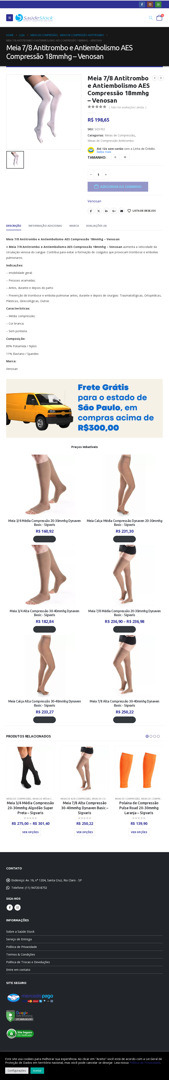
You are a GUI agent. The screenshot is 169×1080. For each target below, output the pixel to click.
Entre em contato (18, 970)
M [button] (125, 157)
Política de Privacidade (21, 947)
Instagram (17, 907)
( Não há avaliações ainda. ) (127, 107)
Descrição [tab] (13, 225)
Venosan (94, 201)
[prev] (155, 78)
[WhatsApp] (158, 4)
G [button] (115, 157)
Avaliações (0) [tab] (96, 225)
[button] (9, 17)
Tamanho (96, 157)
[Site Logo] (34, 17)
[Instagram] (150, 4)
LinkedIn (106, 211)
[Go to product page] (30, 770)
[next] (161, 78)
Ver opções (44, 539)
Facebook (91, 211)
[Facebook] (142, 4)
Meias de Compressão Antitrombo (111, 141)
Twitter (98, 211)
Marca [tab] (74, 225)
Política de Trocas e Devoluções (28, 962)
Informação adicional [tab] (45, 225)
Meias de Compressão (120, 135)
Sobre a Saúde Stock (20, 931)
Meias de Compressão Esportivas (106, 798)
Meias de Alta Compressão (21, 798)
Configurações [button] (17, 1070)
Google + (114, 211)
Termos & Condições (20, 954)
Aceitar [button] (37, 1070)
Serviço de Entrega (19, 939)
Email (121, 211)
